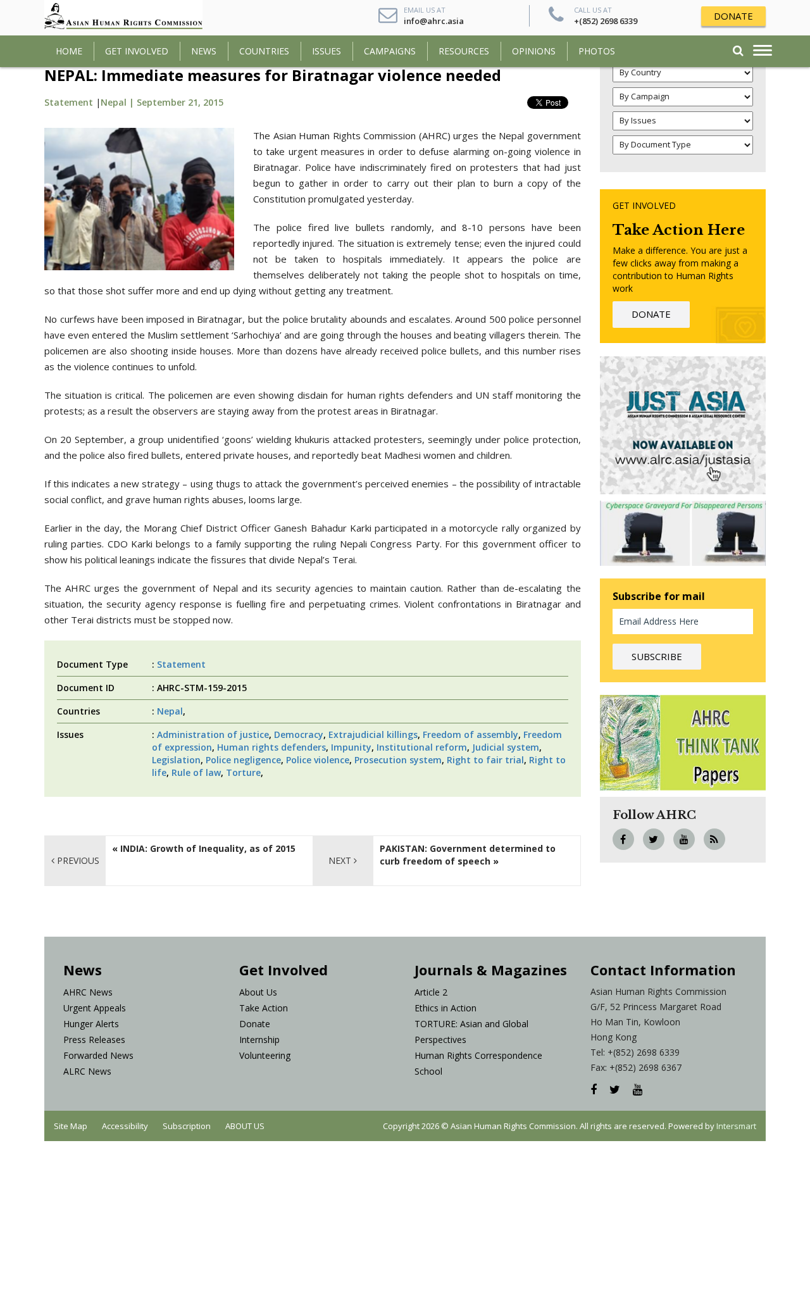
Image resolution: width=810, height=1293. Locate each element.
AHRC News (88, 992)
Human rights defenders (271, 747)
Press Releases (94, 1040)
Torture (243, 772)
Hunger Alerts (91, 1024)
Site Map (70, 1126)
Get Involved (136, 51)
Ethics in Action (445, 1008)
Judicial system (505, 747)
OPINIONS (534, 51)
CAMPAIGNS (390, 51)
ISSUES (326, 51)
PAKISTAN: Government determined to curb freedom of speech (468, 854)
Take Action (263, 1008)
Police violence (317, 760)
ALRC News (87, 1071)
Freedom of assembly (470, 734)
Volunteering (264, 1055)
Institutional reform (422, 747)
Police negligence (243, 760)
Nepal (170, 711)
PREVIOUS (76, 860)
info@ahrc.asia (434, 21)
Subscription (187, 1126)
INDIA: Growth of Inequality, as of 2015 (208, 848)
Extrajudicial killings (373, 734)
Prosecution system (398, 760)
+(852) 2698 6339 (605, 21)
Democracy (298, 734)
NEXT (341, 860)
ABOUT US (245, 1126)
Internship (259, 1040)
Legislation (176, 760)
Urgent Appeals (94, 1008)
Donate (254, 1024)
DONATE (733, 15)
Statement (68, 102)
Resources (464, 51)
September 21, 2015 (180, 102)
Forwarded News (98, 1055)
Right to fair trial (485, 760)
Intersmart (736, 1126)
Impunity (351, 747)
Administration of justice (213, 734)
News (203, 51)
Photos (596, 51)
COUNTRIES (264, 51)
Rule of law (196, 772)
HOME (69, 51)
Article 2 (430, 992)
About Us (258, 992)
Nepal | (119, 102)
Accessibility (125, 1126)
